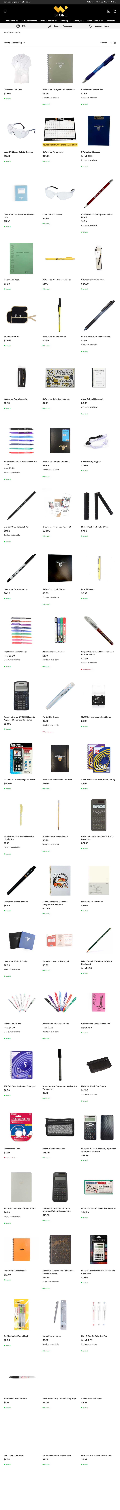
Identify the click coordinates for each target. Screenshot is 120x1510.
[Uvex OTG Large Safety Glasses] (21, 130)
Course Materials (29, 20)
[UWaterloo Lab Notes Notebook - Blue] (21, 193)
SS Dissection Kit (11, 336)
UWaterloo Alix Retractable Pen (57, 280)
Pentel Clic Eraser (51, 717)
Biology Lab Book (11, 280)
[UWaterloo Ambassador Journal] (60, 758)
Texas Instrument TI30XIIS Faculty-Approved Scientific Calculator (20, 718)
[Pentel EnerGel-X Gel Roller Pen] (98, 315)
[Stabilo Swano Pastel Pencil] (60, 815)
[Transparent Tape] (21, 1127)
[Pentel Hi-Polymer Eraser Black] (60, 1434)
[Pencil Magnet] (98, 568)
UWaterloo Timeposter (53, 152)
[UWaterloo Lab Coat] (21, 68)
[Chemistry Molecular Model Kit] (60, 505)
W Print (90, 2)
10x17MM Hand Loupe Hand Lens (96, 717)
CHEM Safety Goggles (91, 461)
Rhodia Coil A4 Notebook (15, 1271)
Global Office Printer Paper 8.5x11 (96, 1455)
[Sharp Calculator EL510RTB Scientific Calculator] (98, 1249)
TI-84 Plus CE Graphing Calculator (19, 779)
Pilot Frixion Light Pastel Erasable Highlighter (19, 837)
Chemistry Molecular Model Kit (57, 527)
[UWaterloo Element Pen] (98, 68)
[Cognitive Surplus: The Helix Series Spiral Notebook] (60, 1249)
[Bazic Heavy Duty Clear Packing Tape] (60, 1377)
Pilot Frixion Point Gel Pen (15, 652)
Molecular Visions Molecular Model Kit (98, 1208)
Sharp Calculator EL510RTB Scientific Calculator (98, 1272)
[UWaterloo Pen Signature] (98, 258)
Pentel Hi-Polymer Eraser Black (57, 1455)
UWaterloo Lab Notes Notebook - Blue (19, 216)
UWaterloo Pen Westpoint (16, 399)
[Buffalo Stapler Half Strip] (98, 1490)
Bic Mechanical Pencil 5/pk (16, 1336)
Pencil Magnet (87, 589)
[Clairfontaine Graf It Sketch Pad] (98, 1002)
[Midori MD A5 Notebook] (98, 880)
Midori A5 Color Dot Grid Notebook (20, 1208)
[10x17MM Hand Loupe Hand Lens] (98, 695)
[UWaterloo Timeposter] (60, 130)
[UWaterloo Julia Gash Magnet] (60, 377)
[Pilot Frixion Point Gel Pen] (21, 630)
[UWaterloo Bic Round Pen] (60, 315)
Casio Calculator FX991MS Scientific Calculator (97, 837)
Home (6, 32)
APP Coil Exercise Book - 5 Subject (20, 1086)
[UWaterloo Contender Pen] (21, 568)
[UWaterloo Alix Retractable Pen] (60, 258)
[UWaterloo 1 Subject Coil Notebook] (60, 68)
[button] (114, 11)
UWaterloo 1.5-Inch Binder (16, 961)
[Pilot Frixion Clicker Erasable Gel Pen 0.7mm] (21, 440)
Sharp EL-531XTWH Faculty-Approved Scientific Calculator (98, 1150)
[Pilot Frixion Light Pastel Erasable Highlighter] (21, 815)
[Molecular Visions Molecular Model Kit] (98, 1187)
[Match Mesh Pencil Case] (60, 1127)
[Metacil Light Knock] (60, 1314)
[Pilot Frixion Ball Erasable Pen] (60, 1002)
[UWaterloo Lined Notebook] (21, 1490)
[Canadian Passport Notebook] (60, 940)
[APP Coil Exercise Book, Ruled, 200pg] (98, 758)
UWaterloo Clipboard (90, 152)
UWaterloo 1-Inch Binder (54, 589)
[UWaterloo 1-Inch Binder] (60, 568)
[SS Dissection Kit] (21, 315)
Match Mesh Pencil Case (54, 1148)
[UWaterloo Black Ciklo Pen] (21, 880)
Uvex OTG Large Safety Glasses (18, 152)
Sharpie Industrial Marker (15, 1398)
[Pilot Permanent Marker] (60, 630)
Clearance (110, 20)
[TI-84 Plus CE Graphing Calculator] (21, 758)
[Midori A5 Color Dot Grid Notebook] (21, 1187)
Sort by (7, 42)
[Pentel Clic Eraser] (60, 695)
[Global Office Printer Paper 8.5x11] (98, 1434)
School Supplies (15, 32)
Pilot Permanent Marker (53, 652)
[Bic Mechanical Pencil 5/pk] (21, 1314)
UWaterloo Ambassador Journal (57, 779)
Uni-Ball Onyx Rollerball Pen (16, 527)
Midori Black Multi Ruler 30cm (95, 527)
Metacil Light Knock (52, 1336)
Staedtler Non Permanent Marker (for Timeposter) (60, 1087)
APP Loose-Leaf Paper (91, 1398)
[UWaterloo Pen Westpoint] (21, 377)
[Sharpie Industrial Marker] (21, 1377)
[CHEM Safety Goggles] (98, 440)
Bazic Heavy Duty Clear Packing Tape (59, 1398)
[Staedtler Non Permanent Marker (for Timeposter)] (60, 1065)
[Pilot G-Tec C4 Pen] (21, 1002)
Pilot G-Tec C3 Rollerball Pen (94, 1336)
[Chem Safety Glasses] (60, 193)
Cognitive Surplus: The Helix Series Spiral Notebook (59, 1272)
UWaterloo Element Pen (92, 89)
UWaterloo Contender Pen (16, 589)
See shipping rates (35, 2)
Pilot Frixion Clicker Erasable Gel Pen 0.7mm (20, 463)
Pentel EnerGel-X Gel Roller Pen (96, 336)
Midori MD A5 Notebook (92, 901)
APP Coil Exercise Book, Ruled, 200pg (98, 779)
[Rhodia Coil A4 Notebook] (21, 1249)
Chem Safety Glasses (52, 214)
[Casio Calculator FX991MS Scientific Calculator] (98, 815)
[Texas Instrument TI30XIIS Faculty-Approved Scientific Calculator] (21, 695)
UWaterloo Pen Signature (92, 280)
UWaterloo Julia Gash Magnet (56, 399)
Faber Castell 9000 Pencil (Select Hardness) (96, 962)
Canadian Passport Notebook (56, 961)
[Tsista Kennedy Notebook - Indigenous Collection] (60, 880)
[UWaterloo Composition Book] (60, 440)
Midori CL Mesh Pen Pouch (93, 1086)
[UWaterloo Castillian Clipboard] (60, 1490)
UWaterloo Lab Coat (13, 89)
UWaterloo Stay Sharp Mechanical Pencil (96, 216)
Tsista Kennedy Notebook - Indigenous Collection (55, 903)
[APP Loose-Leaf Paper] (98, 1377)
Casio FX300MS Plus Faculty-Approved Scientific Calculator (57, 1209)
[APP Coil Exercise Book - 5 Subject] (21, 1065)
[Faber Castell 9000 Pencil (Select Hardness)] (98, 940)
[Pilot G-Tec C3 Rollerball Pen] (98, 1314)
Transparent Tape (12, 1148)
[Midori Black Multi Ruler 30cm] (98, 505)
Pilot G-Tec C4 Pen (12, 1023)
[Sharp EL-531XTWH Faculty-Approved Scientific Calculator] (98, 1127)
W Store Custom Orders (106, 2)
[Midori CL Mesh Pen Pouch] (98, 1065)
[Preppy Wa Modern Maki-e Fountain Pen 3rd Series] (98, 630)
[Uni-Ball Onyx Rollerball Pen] (21, 505)
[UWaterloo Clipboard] (98, 130)
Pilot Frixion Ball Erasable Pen (56, 1023)
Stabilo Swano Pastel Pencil (55, 836)
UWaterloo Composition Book (56, 461)
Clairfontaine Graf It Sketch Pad (95, 1023)
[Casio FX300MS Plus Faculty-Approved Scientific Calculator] (60, 1187)
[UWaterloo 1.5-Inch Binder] (21, 940)
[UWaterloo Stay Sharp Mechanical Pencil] (98, 193)
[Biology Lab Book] (21, 258)
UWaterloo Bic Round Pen (54, 336)
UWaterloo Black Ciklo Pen (16, 901)
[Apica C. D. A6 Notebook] (98, 377)
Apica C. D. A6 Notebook (92, 399)
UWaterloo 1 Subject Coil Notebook (59, 89)
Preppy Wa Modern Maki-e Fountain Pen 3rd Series (97, 653)
